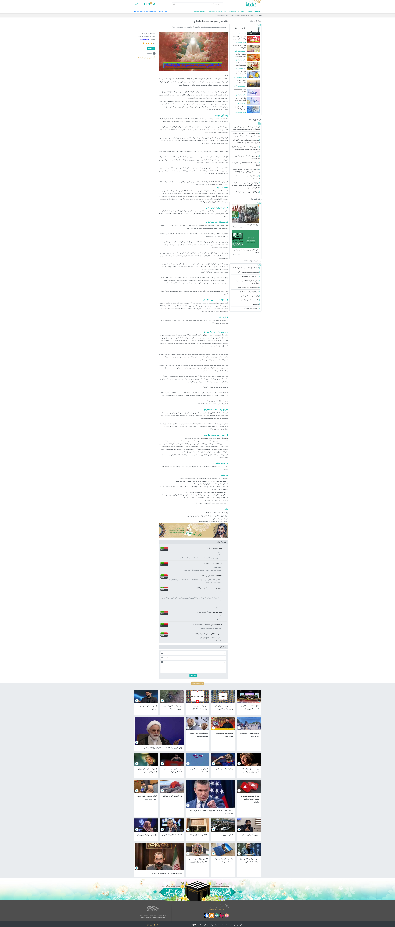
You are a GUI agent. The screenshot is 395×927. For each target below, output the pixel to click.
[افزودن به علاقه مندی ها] (148, 925)
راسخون (256, 11)
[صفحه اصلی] (157, 925)
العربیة (199, 925)
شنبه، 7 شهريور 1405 (162, 11)
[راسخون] (253, 7)
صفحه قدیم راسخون (199, 11)
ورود (135, 4)
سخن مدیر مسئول (238, 925)
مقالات (251, 15)
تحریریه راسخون (144, 39)
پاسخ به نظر (164, 550)
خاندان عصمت (235, 15)
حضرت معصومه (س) (222, 15)
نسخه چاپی (149, 53)
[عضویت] (151, 925)
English (194, 925)
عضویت (140, 4)
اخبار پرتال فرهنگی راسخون (216, 909)
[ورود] (154, 925)
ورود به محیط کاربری (208, 925)
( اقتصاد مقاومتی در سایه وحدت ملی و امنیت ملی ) (145, 11)
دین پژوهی (244, 15)
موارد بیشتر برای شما (145, 57)
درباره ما (223, 925)
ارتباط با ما (229, 925)
